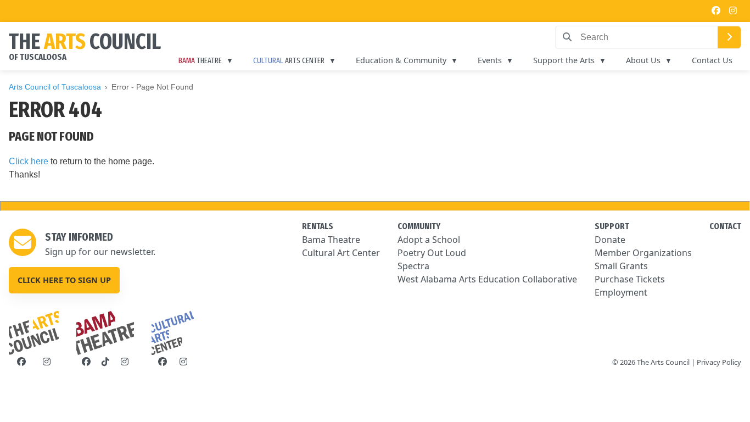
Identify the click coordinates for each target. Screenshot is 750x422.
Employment (621, 292)
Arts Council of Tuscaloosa (55, 86)
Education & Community (401, 60)
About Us (643, 60)
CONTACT (725, 226)
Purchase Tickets (630, 279)
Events (490, 60)
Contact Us (712, 60)
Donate (610, 240)
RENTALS (317, 226)
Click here (28, 161)
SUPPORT (612, 226)
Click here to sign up (64, 280)
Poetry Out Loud (432, 253)
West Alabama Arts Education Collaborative (487, 279)
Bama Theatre (331, 240)
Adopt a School (429, 240)
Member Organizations (643, 253)
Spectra (413, 266)
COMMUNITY (419, 226)
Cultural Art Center (341, 253)
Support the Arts (564, 60)
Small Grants (621, 266)
